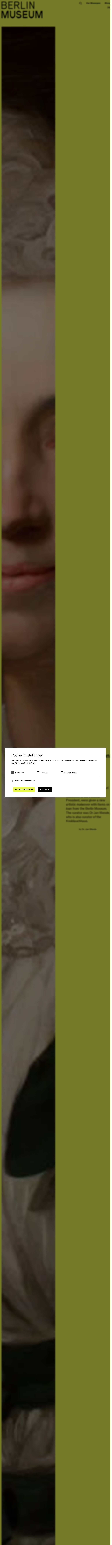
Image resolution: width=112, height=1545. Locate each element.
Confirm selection (24, 789)
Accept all (45, 789)
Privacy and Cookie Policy (24, 763)
